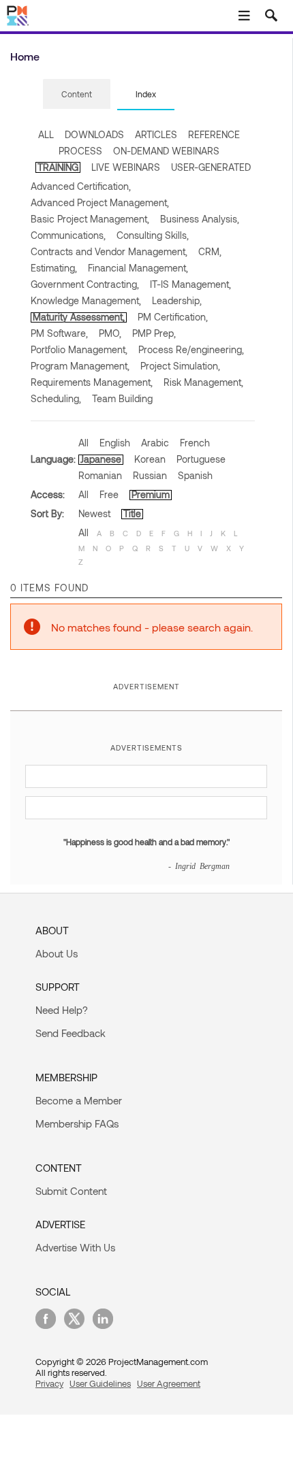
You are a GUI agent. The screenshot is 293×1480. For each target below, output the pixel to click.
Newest (94, 513)
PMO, (110, 333)
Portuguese (201, 459)
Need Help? (61, 1010)
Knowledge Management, (86, 300)
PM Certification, (173, 317)
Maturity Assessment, (79, 317)
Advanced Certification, (81, 186)
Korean (150, 459)
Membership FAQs (77, 1123)
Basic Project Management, (90, 219)
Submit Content (71, 1191)
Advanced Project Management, (100, 202)
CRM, (209, 251)
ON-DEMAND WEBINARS (166, 151)
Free (109, 494)
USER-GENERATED (211, 167)
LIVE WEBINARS (125, 167)
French (195, 442)
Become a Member (78, 1100)
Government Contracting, (85, 284)
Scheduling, (56, 398)
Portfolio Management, (79, 349)
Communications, (68, 235)
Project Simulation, (180, 366)
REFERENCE (214, 134)
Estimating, (54, 268)
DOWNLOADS (94, 134)
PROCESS (80, 151)
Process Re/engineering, (191, 349)
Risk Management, (203, 382)
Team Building (122, 398)
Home (25, 56)
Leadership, (177, 300)
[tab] (76, 94)
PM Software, (59, 333)
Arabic (155, 442)
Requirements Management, (92, 382)
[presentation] (76, 94)
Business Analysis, (199, 219)
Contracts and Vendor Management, (109, 251)
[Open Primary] (244, 16)
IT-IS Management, (190, 284)
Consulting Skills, (153, 235)
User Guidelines (100, 1383)
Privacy (49, 1383)
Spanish (195, 475)
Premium (151, 494)
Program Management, (80, 366)
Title (132, 513)
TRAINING (57, 167)
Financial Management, (138, 268)
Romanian (100, 475)
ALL (46, 134)
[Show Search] (271, 16)
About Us (56, 953)
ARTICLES (156, 134)
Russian (150, 475)
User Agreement (168, 1383)
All (83, 442)
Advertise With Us (75, 1247)
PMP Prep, (154, 333)
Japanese (100, 459)
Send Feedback (70, 1033)
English (114, 442)
